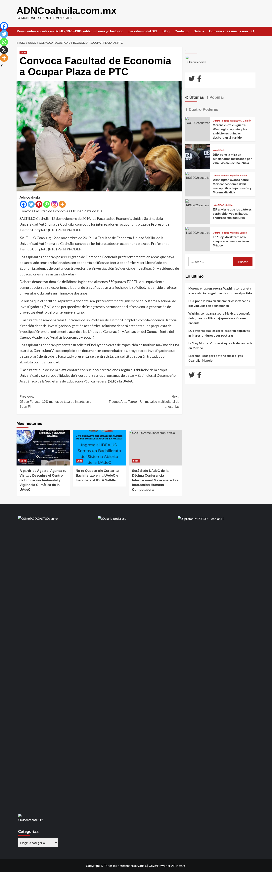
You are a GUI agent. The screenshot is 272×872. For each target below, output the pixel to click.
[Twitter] (31, 204)
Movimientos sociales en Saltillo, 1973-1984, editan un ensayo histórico (70, 31)
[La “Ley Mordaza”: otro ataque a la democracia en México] (197, 230)
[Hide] (1, 65)
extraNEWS (236, 121)
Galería (199, 31)
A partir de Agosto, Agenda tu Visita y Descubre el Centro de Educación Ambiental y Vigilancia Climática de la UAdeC (43, 480)
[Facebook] (23, 204)
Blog (166, 31)
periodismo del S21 (143, 31)
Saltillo (243, 176)
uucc (23, 52)
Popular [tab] (216, 97)
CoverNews (157, 865)
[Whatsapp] (46, 204)
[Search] (252, 31)
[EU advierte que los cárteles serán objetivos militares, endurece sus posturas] (197, 203)
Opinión (247, 121)
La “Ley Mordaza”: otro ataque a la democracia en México (231, 241)
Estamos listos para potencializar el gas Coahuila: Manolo (215, 358)
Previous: (56, 401)
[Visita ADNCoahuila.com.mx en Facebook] (199, 80)
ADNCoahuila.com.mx (66, 10)
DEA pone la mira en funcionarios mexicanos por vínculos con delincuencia (232, 158)
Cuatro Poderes (221, 121)
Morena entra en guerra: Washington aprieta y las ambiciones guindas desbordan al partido (220, 291)
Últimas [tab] (196, 97)
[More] (62, 204)
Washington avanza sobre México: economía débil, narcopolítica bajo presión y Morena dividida (219, 318)
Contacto (182, 31)
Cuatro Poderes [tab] (203, 109)
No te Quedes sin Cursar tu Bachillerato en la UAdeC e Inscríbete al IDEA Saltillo (97, 475)
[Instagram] (54, 204)
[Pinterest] (38, 204)
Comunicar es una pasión (228, 31)
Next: (144, 401)
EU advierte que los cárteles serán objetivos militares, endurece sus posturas (232, 213)
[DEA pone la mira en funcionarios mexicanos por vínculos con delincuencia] (197, 156)
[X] (4, 50)
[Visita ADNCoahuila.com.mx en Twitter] (191, 80)
